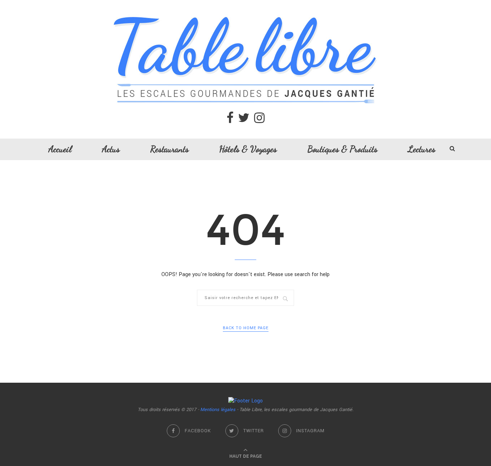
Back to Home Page (246, 328)
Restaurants (169, 149)
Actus (111, 149)
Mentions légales (217, 409)
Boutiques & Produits (342, 149)
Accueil (60, 149)
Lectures (421, 149)
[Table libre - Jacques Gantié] (245, 4)
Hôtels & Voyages (248, 149)
